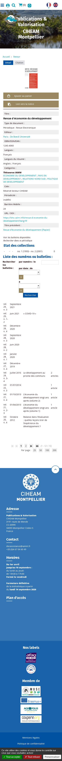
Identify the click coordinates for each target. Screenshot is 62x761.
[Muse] (31, 691)
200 (54, 450)
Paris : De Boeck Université (16, 136)
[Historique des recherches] (29, 5)
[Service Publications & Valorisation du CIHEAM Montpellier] (11, 18)
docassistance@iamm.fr (18, 546)
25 (34, 450)
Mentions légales (31, 737)
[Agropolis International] (31, 709)
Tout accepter (12, 757)
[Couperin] (31, 719)
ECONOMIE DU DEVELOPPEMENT (19, 175)
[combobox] (29, 272)
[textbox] (28, 272)
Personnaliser (52, 757)
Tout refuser (33, 757)
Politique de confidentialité (31, 743)
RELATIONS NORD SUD (34, 178)
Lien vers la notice (25, 104)
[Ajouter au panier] (9, 95)
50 (40, 450)
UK (54, 4)
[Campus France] (31, 669)
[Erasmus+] (31, 700)
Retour (16, 56)
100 (47, 450)
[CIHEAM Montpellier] (31, 487)
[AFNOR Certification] (31, 658)
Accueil (6, 56)
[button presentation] (38, 272)
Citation (19, 62)
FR (47, 4)
